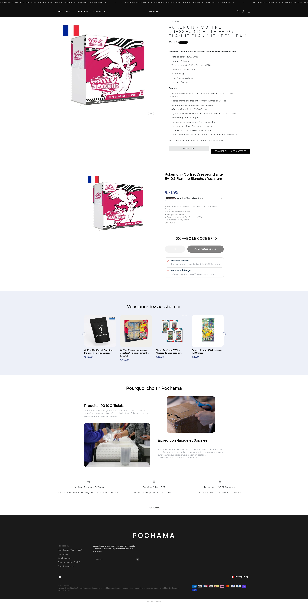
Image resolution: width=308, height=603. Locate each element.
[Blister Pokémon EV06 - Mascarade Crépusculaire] (172, 332)
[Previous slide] (84, 334)
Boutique (98, 11)
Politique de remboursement (91, 588)
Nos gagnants (64, 546)
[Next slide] (224, 334)
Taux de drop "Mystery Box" (70, 550)
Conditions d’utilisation (168, 588)
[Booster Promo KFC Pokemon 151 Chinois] (208, 332)
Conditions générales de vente (146, 588)
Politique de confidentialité (68, 588)
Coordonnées (128, 588)
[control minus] (168, 249)
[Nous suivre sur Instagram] (59, 577)
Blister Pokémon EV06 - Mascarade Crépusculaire (169, 351)
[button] (230, 151)
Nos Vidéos (63, 554)
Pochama (174, 21)
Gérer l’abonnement (67, 566)
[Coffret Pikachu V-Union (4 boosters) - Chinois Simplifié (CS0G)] (136, 332)
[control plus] (182, 249)
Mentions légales (64, 590)
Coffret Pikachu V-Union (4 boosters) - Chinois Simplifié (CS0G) (134, 353)
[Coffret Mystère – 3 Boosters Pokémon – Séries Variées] (100, 332)
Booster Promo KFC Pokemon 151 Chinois (207, 351)
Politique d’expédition (112, 588)
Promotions (64, 11)
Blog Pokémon (64, 558)
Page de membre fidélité (69, 562)
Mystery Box (81, 11)
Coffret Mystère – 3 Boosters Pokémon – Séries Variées (98, 351)
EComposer (157, 601)
